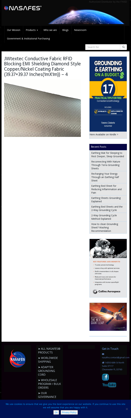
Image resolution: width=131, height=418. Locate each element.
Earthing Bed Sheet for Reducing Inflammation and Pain (106, 189)
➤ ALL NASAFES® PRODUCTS (49, 350)
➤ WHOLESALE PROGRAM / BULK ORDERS (49, 383)
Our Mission (13, 30)
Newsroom (80, 30)
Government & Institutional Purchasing (28, 38)
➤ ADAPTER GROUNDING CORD (46, 371)
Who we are (50, 30)
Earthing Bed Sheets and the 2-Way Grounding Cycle (107, 208)
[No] (126, 409)
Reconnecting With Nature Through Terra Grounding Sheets (105, 165)
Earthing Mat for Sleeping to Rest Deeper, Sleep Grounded (107, 154)
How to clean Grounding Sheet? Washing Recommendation (104, 227)
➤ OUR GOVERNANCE (47, 395)
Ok (56, 412)
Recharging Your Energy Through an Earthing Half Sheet (105, 177)
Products (31, 30)
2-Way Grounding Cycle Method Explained (104, 217)
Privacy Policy (69, 412)
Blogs (65, 30)
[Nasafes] (23, 8)
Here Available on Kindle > (104, 134)
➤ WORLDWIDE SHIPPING (48, 360)
